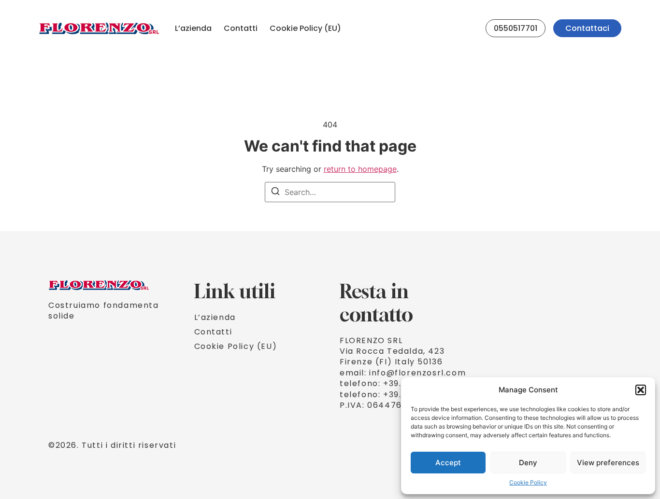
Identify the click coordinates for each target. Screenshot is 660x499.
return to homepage (360, 169)
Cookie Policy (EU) (305, 28)
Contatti (241, 28)
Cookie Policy (528, 482)
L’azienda (193, 28)
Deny (528, 462)
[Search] (275, 192)
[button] (641, 390)
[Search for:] (330, 192)
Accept (448, 462)
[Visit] (474, 28)
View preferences (608, 462)
